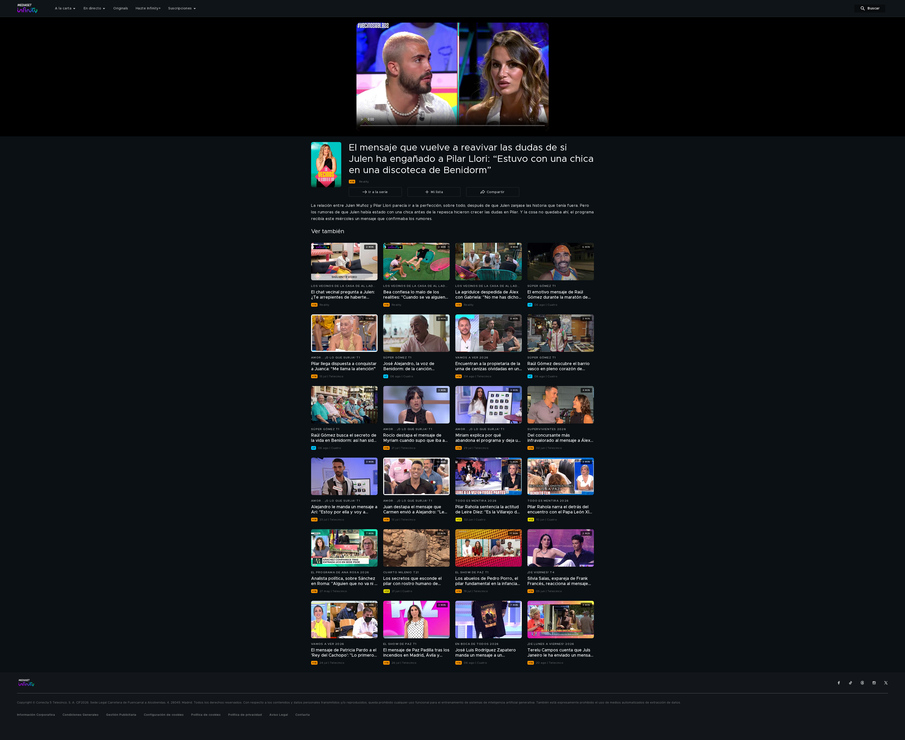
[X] (886, 683)
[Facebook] (839, 683)
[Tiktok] (850, 683)
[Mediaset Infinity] (27, 8)
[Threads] (862, 683)
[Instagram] (874, 683)
